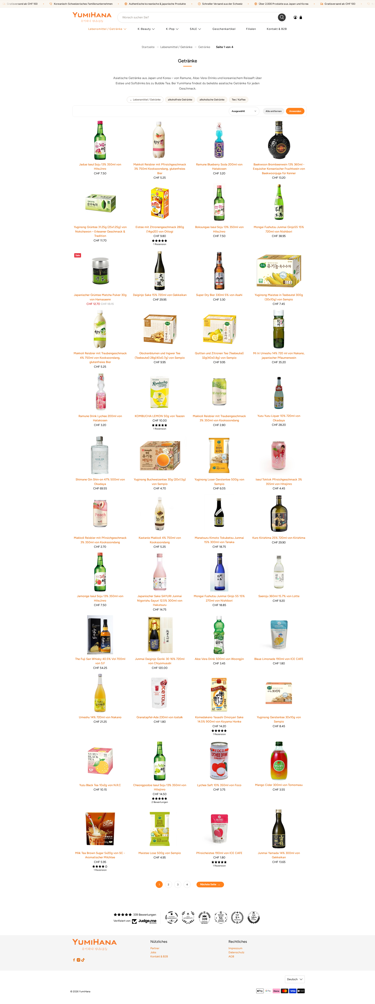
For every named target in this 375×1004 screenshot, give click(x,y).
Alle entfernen (274, 111)
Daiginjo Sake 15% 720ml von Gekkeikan (160, 295)
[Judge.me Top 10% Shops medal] (253, 917)
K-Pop (170, 29)
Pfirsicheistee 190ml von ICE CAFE (219, 853)
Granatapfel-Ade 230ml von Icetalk (160, 717)
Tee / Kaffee (239, 99)
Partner (154, 948)
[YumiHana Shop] (92, 17)
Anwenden (295, 111)
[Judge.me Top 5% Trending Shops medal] (237, 917)
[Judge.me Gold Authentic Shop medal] (188, 917)
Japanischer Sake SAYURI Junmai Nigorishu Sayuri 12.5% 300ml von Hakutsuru (159, 600)
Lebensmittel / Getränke (105, 29)
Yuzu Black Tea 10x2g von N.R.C (100, 785)
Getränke (204, 47)
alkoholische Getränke (212, 99)
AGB (231, 956)
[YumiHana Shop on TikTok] (83, 960)
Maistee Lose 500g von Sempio (159, 853)
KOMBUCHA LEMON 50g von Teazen (160, 416)
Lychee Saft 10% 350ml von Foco (219, 785)
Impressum (235, 948)
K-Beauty (144, 29)
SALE (193, 29)
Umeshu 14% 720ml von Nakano (100, 717)
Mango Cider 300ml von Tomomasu (279, 785)
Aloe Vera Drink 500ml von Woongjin (219, 659)
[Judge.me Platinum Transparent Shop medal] (171, 917)
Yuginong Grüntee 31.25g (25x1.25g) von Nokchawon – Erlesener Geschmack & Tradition (100, 231)
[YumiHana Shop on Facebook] (74, 960)
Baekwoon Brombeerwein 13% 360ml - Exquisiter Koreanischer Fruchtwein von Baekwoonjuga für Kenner (279, 169)
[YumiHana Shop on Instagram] (78, 960)
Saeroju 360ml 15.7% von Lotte (278, 596)
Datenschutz (236, 952)
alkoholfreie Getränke (180, 99)
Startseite (148, 47)
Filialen (251, 29)
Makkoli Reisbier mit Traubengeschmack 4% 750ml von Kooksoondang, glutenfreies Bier (100, 358)
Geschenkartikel (224, 29)
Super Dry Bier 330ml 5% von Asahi (219, 295)
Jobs (153, 952)
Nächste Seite (208, 884)
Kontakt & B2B (277, 29)
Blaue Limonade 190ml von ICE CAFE (278, 659)
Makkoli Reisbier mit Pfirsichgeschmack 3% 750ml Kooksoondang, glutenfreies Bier (159, 169)
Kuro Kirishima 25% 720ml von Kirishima (278, 538)
